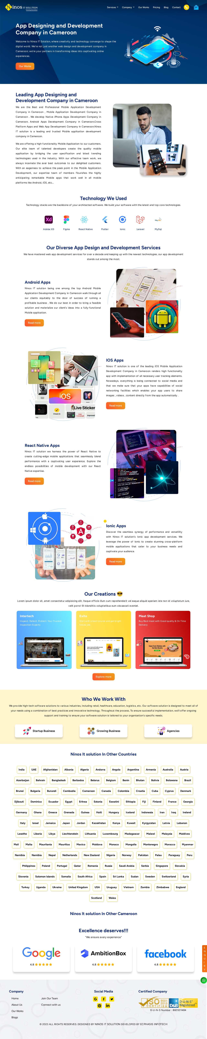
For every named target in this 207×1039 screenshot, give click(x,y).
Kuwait (131, 823)
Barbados (78, 780)
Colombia (123, 790)
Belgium (111, 780)
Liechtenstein (70, 833)
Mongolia (130, 844)
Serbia (145, 865)
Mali (16, 844)
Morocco (170, 844)
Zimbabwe (162, 887)
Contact (176, 7)
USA (97, 887)
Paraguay (174, 855)
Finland (157, 801)
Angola (116, 769)
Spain (102, 876)
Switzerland (169, 876)
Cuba (155, 790)
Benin (126, 780)
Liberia (38, 833)
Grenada (69, 812)
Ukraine (57, 887)
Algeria (84, 769)
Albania (68, 769)
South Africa (85, 876)
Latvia (166, 823)
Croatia (140, 790)
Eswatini (114, 801)
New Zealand (92, 855)
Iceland (130, 812)
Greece (52, 812)
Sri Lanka (118, 876)
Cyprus (169, 790)
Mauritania (45, 844)
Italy (22, 823)
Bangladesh (59, 780)
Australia (168, 769)
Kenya (116, 823)
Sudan (134, 876)
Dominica (36, 801)
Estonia (98, 801)
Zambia (145, 887)
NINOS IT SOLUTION (107, 1024)
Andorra (100, 769)
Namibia (20, 855)
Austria (184, 769)
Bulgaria (35, 790)
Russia (108, 865)
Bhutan (140, 780)
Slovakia (180, 865)
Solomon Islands (44, 876)
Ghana (38, 812)
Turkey (25, 887)
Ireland (187, 812)
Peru (189, 855)
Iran (162, 812)
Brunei (20, 790)
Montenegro (150, 844)
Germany (21, 812)
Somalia (66, 876)
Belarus (95, 780)
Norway (126, 855)
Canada (106, 790)
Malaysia (167, 833)
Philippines (28, 865)
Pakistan (143, 855)
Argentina (133, 769)
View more (41, 663)
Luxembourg (110, 833)
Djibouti (19, 801)
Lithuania (90, 833)
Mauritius (64, 844)
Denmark (185, 790)
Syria (186, 876)
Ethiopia (131, 801)
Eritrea (83, 801)
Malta (29, 844)
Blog (166, 7)
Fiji (144, 801)
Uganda (41, 887)
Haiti (99, 812)
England (181, 887)
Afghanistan (50, 769)
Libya (52, 833)
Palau (158, 855)
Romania (93, 865)
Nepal (52, 855)
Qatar (77, 865)
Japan (66, 823)
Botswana (172, 780)
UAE (33, 769)
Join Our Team (49, 998)
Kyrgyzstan (149, 823)
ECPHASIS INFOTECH (154, 1024)
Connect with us (50, 1004)
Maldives (184, 833)
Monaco (114, 844)
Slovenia (23, 876)
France (172, 801)
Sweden (150, 876)
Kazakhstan (99, 823)
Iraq (173, 812)
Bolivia (155, 780)
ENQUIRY (205, 958)
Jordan (81, 823)
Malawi (150, 833)
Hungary (114, 812)
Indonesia (147, 812)
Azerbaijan (22, 780)
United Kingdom (78, 887)
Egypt (68, 801)
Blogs (14, 1017)
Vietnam (129, 887)
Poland (46, 865)
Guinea (85, 812)
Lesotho (22, 833)
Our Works (143, 7)
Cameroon (88, 790)
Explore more (103, 676)
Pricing (156, 7)
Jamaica (50, 823)
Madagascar (132, 833)
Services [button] (111, 7)
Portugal (62, 865)
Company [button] (127, 7)
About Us (16, 1004)
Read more (34, 322)
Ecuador (53, 801)
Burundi (51, 790)
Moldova (97, 844)
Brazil (187, 780)
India (22, 769)
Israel (35, 823)
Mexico (80, 844)
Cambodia (69, 790)
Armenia (151, 769)
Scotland (96, 897)
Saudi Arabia (126, 865)
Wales (112, 897)
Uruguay (112, 887)
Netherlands (69, 855)
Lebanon (182, 823)
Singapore (162, 865)
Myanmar (187, 844)
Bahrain (40, 780)
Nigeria (110, 855)
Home (15, 998)
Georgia (188, 801)
